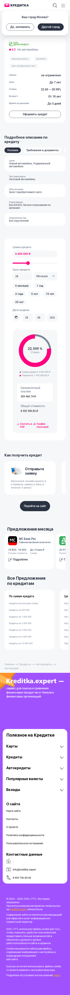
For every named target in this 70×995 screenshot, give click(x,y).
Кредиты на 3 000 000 (20, 630)
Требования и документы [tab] (42, 150)
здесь (56, 975)
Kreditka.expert (18, 909)
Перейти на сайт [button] (35, 506)
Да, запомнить (20, 27)
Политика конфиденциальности (25, 835)
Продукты (25, 664)
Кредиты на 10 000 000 (21, 643)
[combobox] (45, 276)
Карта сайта (13, 810)
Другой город (51, 27)
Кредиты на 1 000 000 (20, 617)
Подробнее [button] (20, 559)
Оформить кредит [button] (35, 114)
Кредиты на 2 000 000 (20, 623)
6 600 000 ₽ (23, 253)
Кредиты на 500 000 (19, 610)
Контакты (12, 819)
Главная (9, 664)
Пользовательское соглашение (24, 843)
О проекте (12, 827)
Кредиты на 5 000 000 (20, 636)
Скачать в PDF (26, 425)
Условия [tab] (12, 150)
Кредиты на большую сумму (23, 603)
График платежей (42, 425)
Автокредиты (44, 664)
